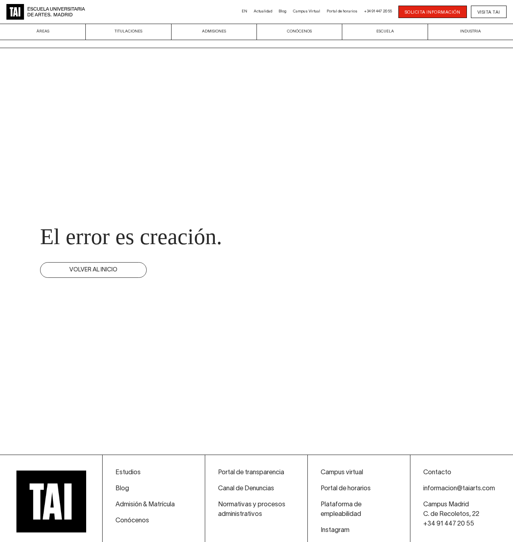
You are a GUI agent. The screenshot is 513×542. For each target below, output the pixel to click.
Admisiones (214, 31)
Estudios (128, 472)
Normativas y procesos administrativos (251, 509)
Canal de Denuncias (246, 488)
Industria (470, 31)
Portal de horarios (342, 11)
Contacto (437, 472)
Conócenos (299, 31)
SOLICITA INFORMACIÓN (432, 12)
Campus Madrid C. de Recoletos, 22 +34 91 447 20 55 (451, 514)
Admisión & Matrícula (145, 505)
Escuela (385, 31)
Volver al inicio (93, 270)
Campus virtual (342, 472)
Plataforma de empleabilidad (341, 509)
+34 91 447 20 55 (378, 11)
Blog (283, 11)
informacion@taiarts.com (459, 488)
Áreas (42, 31)
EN (244, 11)
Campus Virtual (306, 11)
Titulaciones (128, 31)
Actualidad (263, 11)
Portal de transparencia (251, 472)
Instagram (335, 530)
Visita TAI (489, 12)
